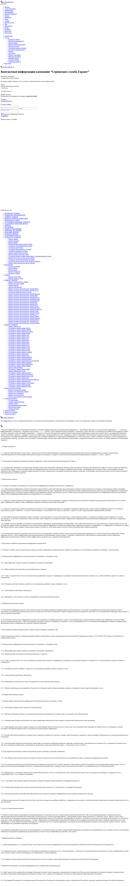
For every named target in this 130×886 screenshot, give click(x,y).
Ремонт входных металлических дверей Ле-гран (24, 307)
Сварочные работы (14, 62)
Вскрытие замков (14, 39)
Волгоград (8, 31)
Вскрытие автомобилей (16, 41)
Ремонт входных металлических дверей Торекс (23, 316)
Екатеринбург (9, 12)
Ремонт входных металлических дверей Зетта (23, 304)
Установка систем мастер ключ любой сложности (24, 261)
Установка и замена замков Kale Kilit (20, 357)
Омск (6, 19)
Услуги (7, 38)
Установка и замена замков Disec (19, 340)
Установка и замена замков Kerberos (20, 359)
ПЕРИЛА (8, 225)
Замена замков (13, 43)
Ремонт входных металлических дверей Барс (22, 302)
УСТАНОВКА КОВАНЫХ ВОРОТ (16, 223)
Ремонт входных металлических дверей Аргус (23, 290)
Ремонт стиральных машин (17, 390)
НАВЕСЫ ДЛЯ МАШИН (13, 229)
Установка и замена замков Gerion (19, 350)
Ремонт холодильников (15, 393)
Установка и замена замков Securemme (20, 374)
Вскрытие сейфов (14, 273)
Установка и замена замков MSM (19, 369)
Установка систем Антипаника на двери (21, 259)
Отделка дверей (13, 60)
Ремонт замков (13, 239)
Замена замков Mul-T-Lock (17, 371)
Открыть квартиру (14, 266)
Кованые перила (13, 58)
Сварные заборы (10, 410)
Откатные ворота (10, 414)
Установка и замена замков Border (19, 333)
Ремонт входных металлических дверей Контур (23, 297)
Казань (7, 15)
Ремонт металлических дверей (18, 282)
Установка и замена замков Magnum (20, 362)
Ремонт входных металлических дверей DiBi (22, 295)
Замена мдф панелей (15, 287)
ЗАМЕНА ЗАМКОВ (11, 217)
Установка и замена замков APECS (19, 330)
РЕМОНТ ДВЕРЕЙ (11, 280)
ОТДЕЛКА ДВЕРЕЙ (11, 234)
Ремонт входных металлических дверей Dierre (23, 289)
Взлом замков (12, 268)
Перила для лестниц (11, 412)
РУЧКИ (7, 275)
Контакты (8, 63)
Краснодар (8, 33)
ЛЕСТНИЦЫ (9, 227)
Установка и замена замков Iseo (18, 354)
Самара (7, 21)
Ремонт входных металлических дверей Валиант (24, 299)
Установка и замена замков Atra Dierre (20, 331)
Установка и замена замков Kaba (18, 355)
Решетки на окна (13, 46)
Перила (10, 51)
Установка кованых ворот (16, 50)
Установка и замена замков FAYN (19, 347)
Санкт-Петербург (10, 9)
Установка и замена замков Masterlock (20, 364)
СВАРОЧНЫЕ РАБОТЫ (13, 235)
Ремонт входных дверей (16, 283)
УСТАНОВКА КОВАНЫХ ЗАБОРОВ (17, 222)
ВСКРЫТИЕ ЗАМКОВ (12, 213)
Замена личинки (13, 241)
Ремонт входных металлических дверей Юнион (23, 319)
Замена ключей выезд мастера (18, 253)
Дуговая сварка (13, 400)
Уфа (6, 24)
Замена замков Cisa (14, 326)
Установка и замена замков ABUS (19, 328)
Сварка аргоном (13, 408)
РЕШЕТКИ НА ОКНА (12, 220)
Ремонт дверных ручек (15, 278)
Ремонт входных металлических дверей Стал (23, 314)
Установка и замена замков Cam (18, 335)
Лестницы (11, 53)
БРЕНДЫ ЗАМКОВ (11, 325)
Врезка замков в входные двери (18, 254)
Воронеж (7, 29)
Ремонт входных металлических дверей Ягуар (23, 321)
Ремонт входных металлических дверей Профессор (25, 309)
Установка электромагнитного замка (20, 246)
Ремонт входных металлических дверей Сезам (23, 311)
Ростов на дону (9, 22)
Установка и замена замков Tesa (18, 378)
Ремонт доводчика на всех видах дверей (21, 258)
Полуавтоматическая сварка (17, 405)
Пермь (7, 27)
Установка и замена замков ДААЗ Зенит (21, 383)
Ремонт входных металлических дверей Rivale (23, 306)
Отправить (5, 116)
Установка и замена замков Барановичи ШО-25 (23, 379)
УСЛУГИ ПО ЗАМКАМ (13, 237)
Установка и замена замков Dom (18, 342)
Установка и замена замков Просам (19, 386)
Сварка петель (13, 403)
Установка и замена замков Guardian (20, 352)
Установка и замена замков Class (18, 337)
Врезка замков (13, 242)
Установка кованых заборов (17, 48)
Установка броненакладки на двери (19, 249)
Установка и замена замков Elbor (19, 343)
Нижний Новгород (11, 14)
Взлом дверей (12, 270)
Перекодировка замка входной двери (20, 244)
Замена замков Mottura (15, 367)
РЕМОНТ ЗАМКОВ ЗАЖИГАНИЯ (16, 218)
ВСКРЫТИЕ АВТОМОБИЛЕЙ (15, 215)
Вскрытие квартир (14, 271)
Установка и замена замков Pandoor (19, 373)
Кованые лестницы (14, 56)
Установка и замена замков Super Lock (20, 376)
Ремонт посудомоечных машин (18, 391)
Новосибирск (9, 10)
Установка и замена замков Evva (18, 345)
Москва (7, 7)
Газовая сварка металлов (16, 402)
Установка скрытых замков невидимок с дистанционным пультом (29, 256)
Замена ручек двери (14, 277)
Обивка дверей (13, 285)
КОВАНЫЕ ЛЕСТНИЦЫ (13, 230)
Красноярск (8, 26)
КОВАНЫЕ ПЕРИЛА (12, 232)
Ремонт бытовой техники (13, 388)
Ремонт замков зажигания (16, 44)
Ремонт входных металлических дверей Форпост (24, 318)
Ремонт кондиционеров (16, 395)
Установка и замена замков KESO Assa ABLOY (23, 361)
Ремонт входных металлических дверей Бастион (24, 294)
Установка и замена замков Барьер (19, 381)
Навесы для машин (14, 55)
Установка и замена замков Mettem (19, 366)
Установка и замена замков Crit (18, 338)
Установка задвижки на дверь (18, 251)
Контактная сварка (14, 407)
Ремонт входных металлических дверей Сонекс (23, 313)
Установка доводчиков (15, 247)
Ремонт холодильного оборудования (20, 397)
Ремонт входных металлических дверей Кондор (23, 301)
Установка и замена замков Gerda (19, 349)
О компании (9, 36)
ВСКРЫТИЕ (9, 265)
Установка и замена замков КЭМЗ (19, 385)
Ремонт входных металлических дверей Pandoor (24, 323)
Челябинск (8, 17)
